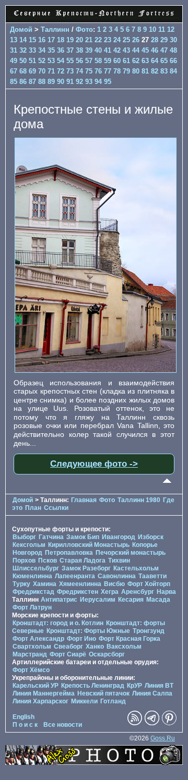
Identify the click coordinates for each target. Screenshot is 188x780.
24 (117, 40)
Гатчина (51, 537)
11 (161, 29)
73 (70, 71)
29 (164, 40)
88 (41, 82)
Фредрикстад (33, 591)
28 (154, 40)
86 (23, 82)
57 (88, 61)
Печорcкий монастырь (131, 552)
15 (32, 40)
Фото (84, 29)
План (33, 507)
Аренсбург (137, 591)
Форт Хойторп (148, 584)
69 (32, 71)
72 (60, 71)
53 (51, 61)
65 (164, 61)
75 (88, 71)
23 (107, 40)
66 (173, 61)
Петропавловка (69, 552)
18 (60, 40)
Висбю (114, 584)
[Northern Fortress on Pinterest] (169, 723)
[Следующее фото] (96, 370)
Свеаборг (68, 646)
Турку (21, 584)
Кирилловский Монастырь (89, 545)
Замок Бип (82, 537)
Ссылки (56, 507)
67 (13, 71)
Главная (84, 500)
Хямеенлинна (80, 584)
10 (152, 29)
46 (154, 50)
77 (107, 71)
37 (70, 50)
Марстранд (30, 654)
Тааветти (152, 576)
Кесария (131, 599)
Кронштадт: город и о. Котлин (58, 623)
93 (88, 82)
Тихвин (119, 560)
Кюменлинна (32, 576)
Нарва (166, 591)
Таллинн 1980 (139, 500)
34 (41, 50)
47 (164, 50)
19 (70, 40)
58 (98, 61)
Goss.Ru (162, 738)
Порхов (24, 560)
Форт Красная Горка (129, 638)
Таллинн (55, 29)
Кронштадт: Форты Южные (88, 631)
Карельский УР (35, 685)
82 (154, 71)
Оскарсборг (107, 654)
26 (135, 40)
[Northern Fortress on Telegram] (152, 723)
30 (173, 40)
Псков (47, 560)
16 (41, 40)
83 (164, 71)
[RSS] (134, 723)
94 (98, 82)
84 (173, 71)
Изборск (150, 537)
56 (79, 61)
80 (135, 71)
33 (32, 50)
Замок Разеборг (86, 568)
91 (70, 82)
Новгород (27, 552)
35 (51, 50)
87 (32, 82)
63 (145, 61)
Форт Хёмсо (31, 670)
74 (79, 71)
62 (135, 61)
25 (126, 40)
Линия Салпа (152, 693)
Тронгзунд (148, 631)
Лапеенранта (75, 576)
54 (60, 61)
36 (60, 50)
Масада (158, 599)
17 (51, 40)
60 (117, 61)
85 (13, 82)
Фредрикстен (77, 591)
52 (41, 61)
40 (98, 50)
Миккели (84, 701)
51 (32, 61)
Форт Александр (38, 638)
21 (88, 40)
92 (79, 82)
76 (98, 71)
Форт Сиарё (68, 654)
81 (145, 71)
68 (23, 71)
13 (13, 40)
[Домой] (94, 17)
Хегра (110, 591)
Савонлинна (117, 576)
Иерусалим (97, 599)
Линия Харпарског (40, 701)
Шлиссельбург (36, 568)
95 (107, 82)
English (23, 717)
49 (13, 61)
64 (154, 61)
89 (51, 82)
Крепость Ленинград (92, 685)
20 (79, 40)
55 (70, 61)
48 (173, 50)
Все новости (62, 724)
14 (23, 40)
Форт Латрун (32, 607)
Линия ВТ (159, 685)
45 (145, 50)
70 (41, 71)
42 (117, 50)
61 (126, 61)
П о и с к (25, 724)
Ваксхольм (124, 646)
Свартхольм (32, 646)
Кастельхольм (136, 568)
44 (135, 50)
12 (170, 29)
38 (79, 50)
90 (60, 82)
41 (107, 50)
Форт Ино (81, 638)
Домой (21, 29)
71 (51, 71)
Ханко (95, 646)
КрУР (134, 685)
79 (126, 71)
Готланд (113, 701)
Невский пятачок (103, 693)
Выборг (24, 537)
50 (23, 61)
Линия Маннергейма (44, 693)
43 (126, 50)
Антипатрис (59, 599)
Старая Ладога (82, 560)
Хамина (44, 584)
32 (23, 50)
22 (98, 40)
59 (107, 61)
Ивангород (118, 537)
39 (88, 50)
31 (13, 50)
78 (117, 71)
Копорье (145, 545)
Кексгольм (29, 545)
